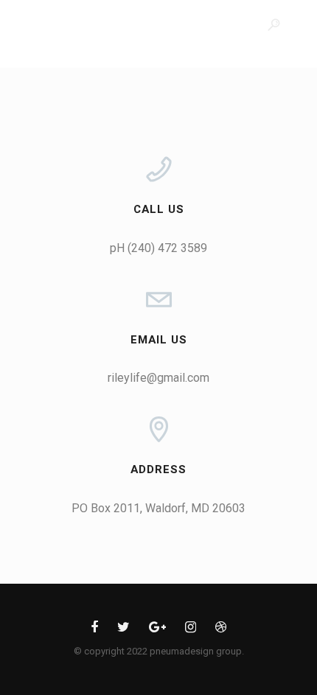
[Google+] (157, 630)
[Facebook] (94, 630)
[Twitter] (123, 630)
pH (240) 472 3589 (158, 248)
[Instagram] (190, 630)
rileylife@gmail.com (158, 378)
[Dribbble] (221, 630)
